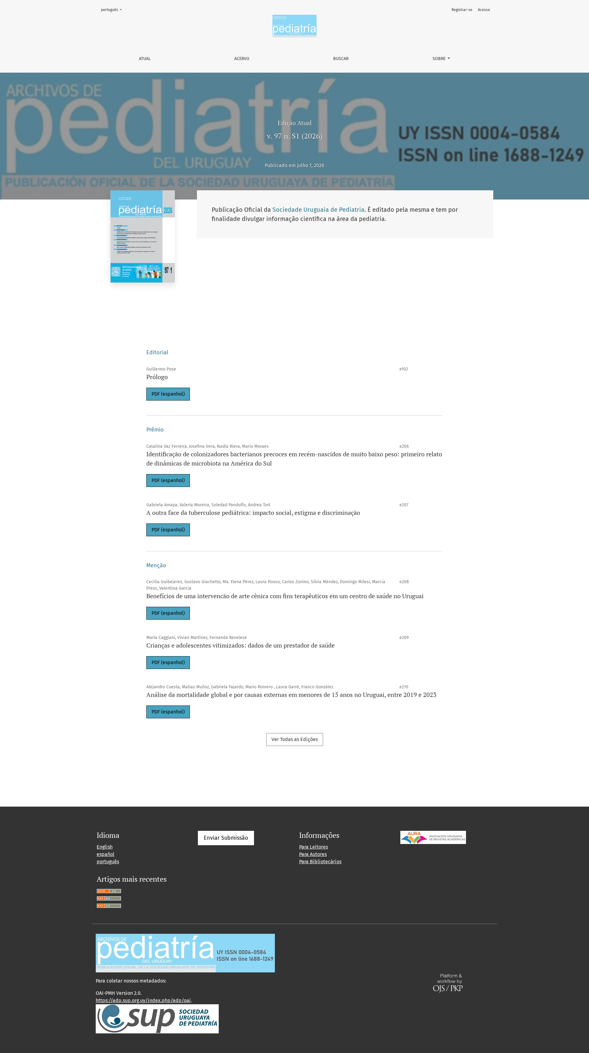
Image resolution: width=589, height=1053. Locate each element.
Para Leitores (313, 847)
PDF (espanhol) (168, 394)
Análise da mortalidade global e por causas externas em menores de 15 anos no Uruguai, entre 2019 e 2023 (291, 694)
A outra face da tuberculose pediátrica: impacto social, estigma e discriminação (253, 512)
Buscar (340, 58)
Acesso (484, 10)
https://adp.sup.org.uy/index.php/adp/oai (143, 1000)
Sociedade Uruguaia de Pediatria (318, 209)
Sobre (440, 58)
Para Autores (313, 854)
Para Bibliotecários (320, 862)
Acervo (241, 58)
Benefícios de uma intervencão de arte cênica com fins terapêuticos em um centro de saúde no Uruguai (285, 596)
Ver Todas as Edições (294, 739)
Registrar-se (462, 10)
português (113, 9)
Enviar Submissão (226, 837)
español (105, 854)
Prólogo (157, 377)
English (105, 847)
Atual (145, 58)
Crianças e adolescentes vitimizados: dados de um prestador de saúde (240, 645)
